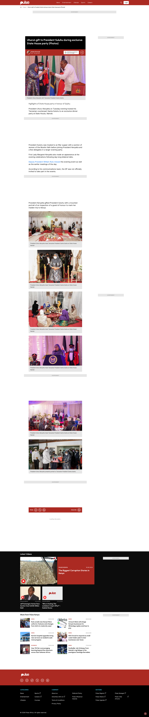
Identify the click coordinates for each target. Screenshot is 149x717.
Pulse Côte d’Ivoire (118, 698)
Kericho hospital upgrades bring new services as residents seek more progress (42, 638)
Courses (37, 700)
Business (34, 645)
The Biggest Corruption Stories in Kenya (74, 571)
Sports (83, 2)
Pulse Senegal (119, 693)
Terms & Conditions (58, 700)
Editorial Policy (77, 693)
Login (126, 2)
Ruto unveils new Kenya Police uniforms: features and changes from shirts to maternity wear (42, 624)
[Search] (121, 2)
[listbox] (74, 598)
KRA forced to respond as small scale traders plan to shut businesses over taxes (79, 638)
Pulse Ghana (100, 697)
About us (55, 693)
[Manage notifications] (145, 713)
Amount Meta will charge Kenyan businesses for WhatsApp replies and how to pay (78, 625)
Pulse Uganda (100, 700)
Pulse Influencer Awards (77, 698)
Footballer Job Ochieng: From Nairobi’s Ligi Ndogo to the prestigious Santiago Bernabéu (79, 650)
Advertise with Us (57, 697)
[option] (30, 598)
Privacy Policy (56, 703)
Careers (90, 2)
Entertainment (66, 2)
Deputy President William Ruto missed (44, 162)
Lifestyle (76, 2)
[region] (74, 598)
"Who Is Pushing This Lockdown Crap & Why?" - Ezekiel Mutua (51, 606)
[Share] (82, 52)
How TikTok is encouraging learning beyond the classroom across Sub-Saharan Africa (42, 650)
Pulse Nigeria (100, 693)
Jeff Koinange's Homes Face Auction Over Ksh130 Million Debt (30, 606)
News (58, 2)
